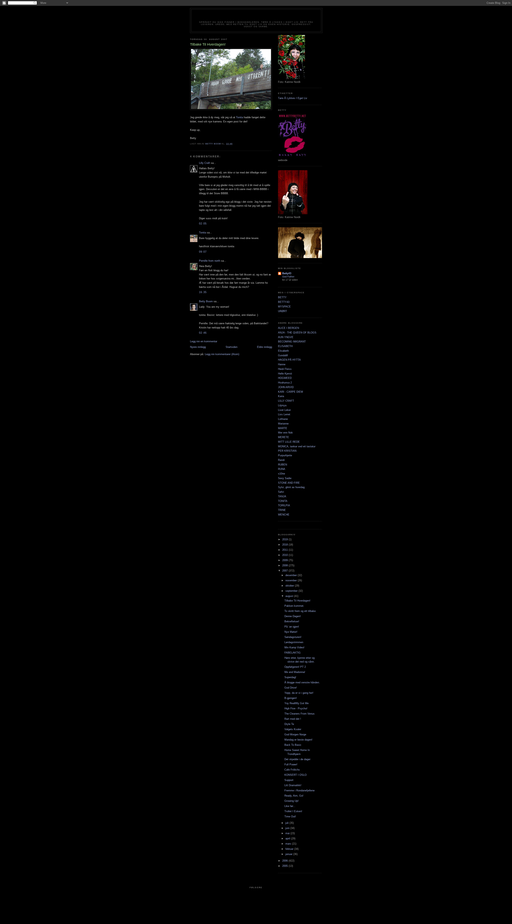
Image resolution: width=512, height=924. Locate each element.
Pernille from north (209, 260)
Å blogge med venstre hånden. (302, 682)
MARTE (282, 428)
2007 (285, 570)
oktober (290, 585)
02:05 (203, 223)
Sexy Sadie (284, 478)
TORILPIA (284, 505)
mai (287, 833)
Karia (281, 396)
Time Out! (290, 816)
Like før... (289, 806)
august (289, 596)
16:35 (203, 292)
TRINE (282, 510)
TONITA (282, 501)
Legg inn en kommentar (203, 341)
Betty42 (256, 16)
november (291, 580)
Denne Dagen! (292, 616)
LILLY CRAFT (286, 400)
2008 (285, 565)
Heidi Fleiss (285, 368)
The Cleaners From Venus (299, 713)
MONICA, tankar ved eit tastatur (296, 446)
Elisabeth (283, 350)
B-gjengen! (290, 698)
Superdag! (290, 677)
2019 (285, 539)
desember (291, 575)
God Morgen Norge (295, 734)
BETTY (282, 297)
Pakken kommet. (294, 605)
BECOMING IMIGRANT (292, 341)
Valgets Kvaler (292, 729)
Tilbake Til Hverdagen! (297, 600)
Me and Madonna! (294, 672)
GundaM (283, 355)
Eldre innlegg (264, 346)
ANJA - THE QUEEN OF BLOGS (297, 332)
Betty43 (286, 273)
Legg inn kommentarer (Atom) (222, 354)
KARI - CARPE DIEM (290, 391)
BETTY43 (283, 301)
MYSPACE (284, 306)
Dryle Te (289, 724)
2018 (285, 544)
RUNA (281, 469)
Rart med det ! (292, 718)
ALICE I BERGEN (288, 327)
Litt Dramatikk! (292, 785)
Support (288, 780)
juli (287, 822)
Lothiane (283, 418)
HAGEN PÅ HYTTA (289, 359)
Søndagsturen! (292, 637)
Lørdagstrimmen (293, 642)
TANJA (282, 496)
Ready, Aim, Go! (293, 795)
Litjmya (282, 405)
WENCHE (283, 514)
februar (289, 848)
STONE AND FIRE (289, 482)
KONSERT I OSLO (295, 774)
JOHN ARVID (286, 387)
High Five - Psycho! (295, 708)
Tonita (239, 117)
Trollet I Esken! (293, 811)
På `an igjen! (291, 626)
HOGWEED (285, 377)
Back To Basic (292, 744)
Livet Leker (284, 409)
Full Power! (290, 764)
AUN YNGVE (285, 337)
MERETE (283, 437)
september (291, 590)
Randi (281, 459)
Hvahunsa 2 (285, 382)
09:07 (203, 251)
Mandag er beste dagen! (298, 739)
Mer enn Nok (285, 432)
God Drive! (290, 687)
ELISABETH (285, 346)
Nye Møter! (290, 631)
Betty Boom (206, 301)
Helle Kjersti (285, 373)
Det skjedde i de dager (297, 759)
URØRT (282, 311)
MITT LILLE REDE (289, 441)
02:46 (203, 332)
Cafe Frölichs (292, 769)
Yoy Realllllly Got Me (296, 703)
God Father (288, 276)
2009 (285, 560)
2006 (285, 860)
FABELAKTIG (292, 652)
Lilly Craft (204, 162)
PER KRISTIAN (287, 450)
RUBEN (282, 464)
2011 (285, 549)
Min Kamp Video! (294, 647)
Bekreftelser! (291, 621)
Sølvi (281, 491)
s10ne (281, 473)
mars (288, 843)
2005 (285, 865)
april (288, 838)
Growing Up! (291, 800)
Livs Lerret (284, 414)
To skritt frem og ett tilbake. (300, 611)
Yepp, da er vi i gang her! (298, 692)
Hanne (281, 364)
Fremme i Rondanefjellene (299, 790)
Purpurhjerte (285, 455)
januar (289, 854)
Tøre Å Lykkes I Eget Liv (292, 98)
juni (287, 828)
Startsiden (231, 346)
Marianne (283, 423)
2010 (285, 555)
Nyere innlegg (198, 346)
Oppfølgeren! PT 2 (295, 666)
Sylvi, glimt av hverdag (291, 487)
